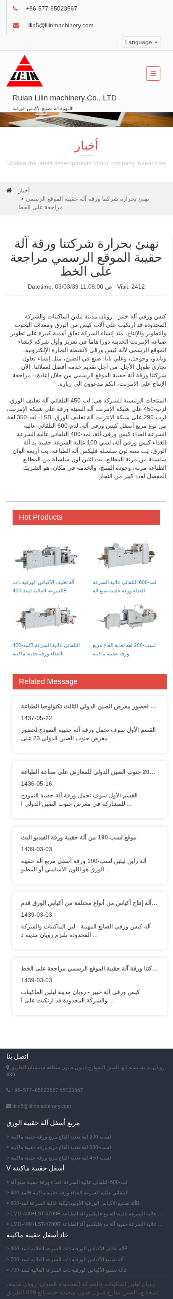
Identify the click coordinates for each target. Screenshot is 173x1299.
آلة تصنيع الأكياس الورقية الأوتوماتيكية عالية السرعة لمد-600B (74, 1203)
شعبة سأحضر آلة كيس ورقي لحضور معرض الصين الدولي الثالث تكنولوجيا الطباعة (89, 706)
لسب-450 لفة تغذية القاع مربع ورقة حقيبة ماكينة (60, 1158)
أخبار (24, 190)
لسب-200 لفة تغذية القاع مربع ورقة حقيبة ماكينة (60, 1137)
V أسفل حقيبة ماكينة (35, 1168)
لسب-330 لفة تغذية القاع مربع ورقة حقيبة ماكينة (60, 1147)
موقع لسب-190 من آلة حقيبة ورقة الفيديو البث (78, 837)
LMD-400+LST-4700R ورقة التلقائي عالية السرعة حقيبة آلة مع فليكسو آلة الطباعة (87, 1214)
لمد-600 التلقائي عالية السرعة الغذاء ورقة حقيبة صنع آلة (69, 1182)
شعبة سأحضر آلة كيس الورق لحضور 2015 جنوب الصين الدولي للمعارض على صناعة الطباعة (89, 771)
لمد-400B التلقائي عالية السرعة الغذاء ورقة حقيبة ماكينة (69, 1193)
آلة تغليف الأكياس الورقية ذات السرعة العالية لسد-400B (69, 1249)
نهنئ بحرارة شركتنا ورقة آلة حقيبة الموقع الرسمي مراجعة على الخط (89, 968)
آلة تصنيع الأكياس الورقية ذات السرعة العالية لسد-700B (68, 1270)
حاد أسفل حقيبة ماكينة (37, 1235)
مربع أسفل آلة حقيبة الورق (43, 1122)
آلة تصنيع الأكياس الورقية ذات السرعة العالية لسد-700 (66, 1259)
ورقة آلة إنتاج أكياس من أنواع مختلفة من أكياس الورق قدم (89, 902)
